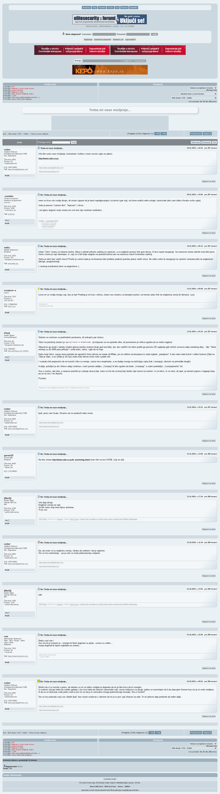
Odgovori (207, 134)
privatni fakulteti (17, 90)
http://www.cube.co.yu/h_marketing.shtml (71, 460)
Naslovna (86, 8)
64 (207, 101)
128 (210, 101)
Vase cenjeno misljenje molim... (22, 94)
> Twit (163, 134)
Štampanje (206, 142)
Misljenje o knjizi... (18, 92)
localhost (11, 214)
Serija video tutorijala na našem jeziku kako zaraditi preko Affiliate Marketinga (108, 519)
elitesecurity (91, 26)
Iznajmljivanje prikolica (130, 790)
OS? (13, 87)
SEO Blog (42, 519)
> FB (157, 134)
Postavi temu (196, 134)
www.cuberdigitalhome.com (18, 169)
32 (204, 101)
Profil (7, 175)
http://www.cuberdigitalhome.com (51, 168)
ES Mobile (129, 26)
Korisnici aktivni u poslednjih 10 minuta (20, 760)
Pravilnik (102, 8)
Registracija (88, 39)
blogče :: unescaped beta (48, 221)
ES (129, 786)
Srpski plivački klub (102, 790)
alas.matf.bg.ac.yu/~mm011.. (18, 351)
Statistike (133, 8)
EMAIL (115, 26)
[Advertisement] (110, 123)
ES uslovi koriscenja (87, 783)
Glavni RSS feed (96, 786)
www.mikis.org (13, 263)
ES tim (137, 783)
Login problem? (130, 39)
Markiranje (196, 142)
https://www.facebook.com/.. (18, 656)
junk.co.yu (11, 306)
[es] (4, 134)
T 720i (13, 95)
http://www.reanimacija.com (49, 171)
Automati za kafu (87, 790)
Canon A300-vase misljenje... (22, 99)
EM (126, 786)
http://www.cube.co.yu (48, 158)
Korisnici (124, 8)
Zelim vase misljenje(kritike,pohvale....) (25, 97)
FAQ (94, 8)
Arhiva (120, 786)
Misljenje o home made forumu (22, 88)
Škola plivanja (115, 790)
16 (201, 101)
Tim (117, 8)
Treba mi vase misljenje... (40, 134)
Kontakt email (110, 779)
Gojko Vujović (110, 783)
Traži (74, 142)
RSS (121, 26)
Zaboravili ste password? (102, 39)
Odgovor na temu (208, 181)
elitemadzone (105, 26)
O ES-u (110, 8)
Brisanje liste (211, 90)
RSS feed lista (110, 786)
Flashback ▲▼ (118, 39)
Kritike (26, 134)
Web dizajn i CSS (14, 134)
